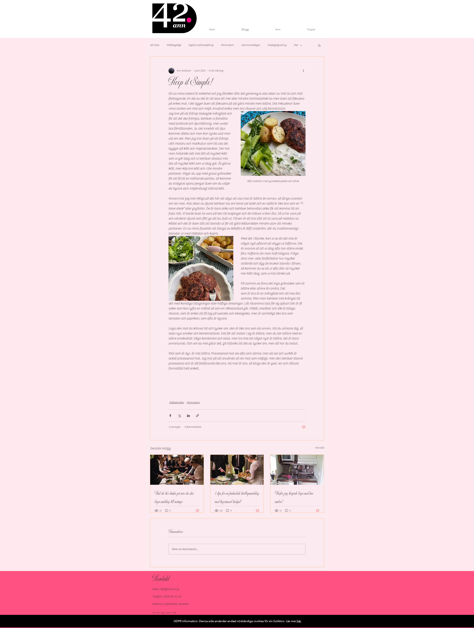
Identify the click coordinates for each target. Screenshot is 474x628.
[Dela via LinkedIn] (188, 415)
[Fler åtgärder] (303, 70)
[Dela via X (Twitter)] (179, 415)
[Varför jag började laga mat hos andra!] (297, 470)
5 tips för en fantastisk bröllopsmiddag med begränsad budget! (237, 498)
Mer (296, 45)
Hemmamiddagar (250, 45)
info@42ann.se (169, 589)
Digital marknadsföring (200, 45)
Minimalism (227, 45)
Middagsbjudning (277, 45)
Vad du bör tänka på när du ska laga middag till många (174, 498)
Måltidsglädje (174, 45)
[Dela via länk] (197, 415)
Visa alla (319, 447)
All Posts (154, 45)
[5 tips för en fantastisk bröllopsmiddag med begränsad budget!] (237, 470)
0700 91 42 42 (172, 596)
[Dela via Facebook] (170, 415)
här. (298, 621)
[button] (319, 45)
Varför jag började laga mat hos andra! (294, 498)
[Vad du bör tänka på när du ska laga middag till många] (177, 470)
